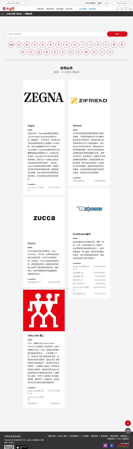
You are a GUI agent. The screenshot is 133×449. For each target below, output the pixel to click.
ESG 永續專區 (123, 439)
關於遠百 (52, 436)
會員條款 (104, 436)
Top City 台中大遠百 (44, 144)
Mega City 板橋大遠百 (89, 232)
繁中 (100, 3)
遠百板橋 (89, 238)
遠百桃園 (89, 244)
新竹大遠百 (89, 256)
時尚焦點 (92, 9)
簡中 (107, 3)
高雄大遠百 (89, 139)
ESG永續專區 (90, 3)
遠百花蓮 (44, 361)
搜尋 (117, 34)
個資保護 (94, 436)
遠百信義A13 (44, 248)
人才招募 (85, 436)
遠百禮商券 (74, 436)
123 (11, 45)
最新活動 (50, 9)
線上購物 (83, 9)
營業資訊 (40, 9)
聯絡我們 (111, 439)
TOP (128, 431)
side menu (128, 423)
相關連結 (124, 436)
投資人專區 (62, 436)
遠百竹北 (89, 250)
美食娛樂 (59, 9)
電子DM (69, 9)
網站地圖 (114, 436)
